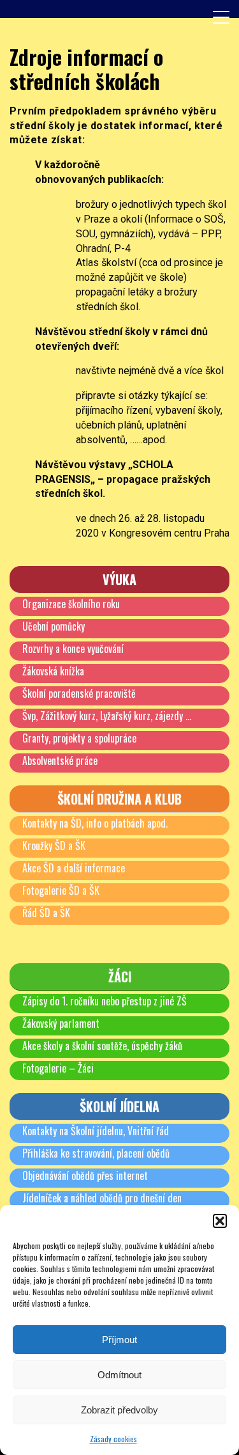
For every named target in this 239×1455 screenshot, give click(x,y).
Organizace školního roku (71, 603)
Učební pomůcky (53, 626)
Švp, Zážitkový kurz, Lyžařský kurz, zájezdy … (106, 715)
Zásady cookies (113, 1438)
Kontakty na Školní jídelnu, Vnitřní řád (95, 1130)
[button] (220, 1221)
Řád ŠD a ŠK (46, 912)
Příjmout (119, 1339)
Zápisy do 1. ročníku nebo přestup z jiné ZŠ (104, 1001)
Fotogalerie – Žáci (58, 1068)
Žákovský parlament (60, 1023)
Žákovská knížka (53, 671)
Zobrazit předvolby (119, 1409)
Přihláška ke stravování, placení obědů (96, 1153)
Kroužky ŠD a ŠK (53, 845)
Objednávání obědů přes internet (85, 1175)
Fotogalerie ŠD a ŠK (60, 890)
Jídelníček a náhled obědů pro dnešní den (102, 1198)
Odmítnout (119, 1374)
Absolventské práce (60, 760)
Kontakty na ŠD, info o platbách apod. (95, 823)
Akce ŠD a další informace (73, 868)
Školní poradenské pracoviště (79, 693)
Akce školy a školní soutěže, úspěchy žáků (102, 1045)
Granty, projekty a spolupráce (79, 738)
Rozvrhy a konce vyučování (73, 648)
